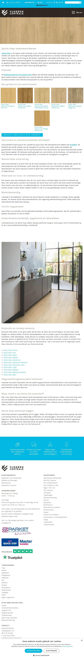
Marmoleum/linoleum (52, 507)
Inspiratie (30, 2)
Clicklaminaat (7, 615)
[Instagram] (59, 2)
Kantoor (5, 583)
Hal (3, 580)
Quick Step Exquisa (11, 357)
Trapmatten (48, 522)
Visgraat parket (7, 613)
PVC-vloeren (48, 490)
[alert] (42, 648)
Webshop (43, 5)
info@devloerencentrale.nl (11, 638)
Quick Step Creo (10, 353)
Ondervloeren (49, 510)
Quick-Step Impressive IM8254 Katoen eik (58, 106)
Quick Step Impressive (12, 360)
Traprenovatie (49, 525)
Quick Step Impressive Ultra (14, 365)
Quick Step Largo (10, 367)
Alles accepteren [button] (33, 651)
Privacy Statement (67, 646)
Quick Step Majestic (11, 370)
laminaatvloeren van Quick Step (17, 75)
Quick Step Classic (11, 350)
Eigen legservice (8, 597)
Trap (3, 568)
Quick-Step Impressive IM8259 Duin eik (7, 106)
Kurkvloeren (48, 505)
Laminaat (47, 493)
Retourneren (6, 483)
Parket (46, 512)
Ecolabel (73, 145)
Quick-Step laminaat (9, 618)
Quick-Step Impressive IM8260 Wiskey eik (41, 129)
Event (4, 595)
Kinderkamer (6, 590)
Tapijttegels (48, 495)
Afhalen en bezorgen (9, 480)
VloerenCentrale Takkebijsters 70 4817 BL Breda (8, 630)
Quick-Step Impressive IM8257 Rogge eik (75, 106)
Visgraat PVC (6, 610)
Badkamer (5, 573)
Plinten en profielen (51, 515)
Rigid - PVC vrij (49, 488)
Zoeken (80, 2)
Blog (40, 2)
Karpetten (47, 502)
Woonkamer (6, 588)
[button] (42, 655)
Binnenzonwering (50, 498)
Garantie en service (9, 485)
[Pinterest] (62, 2)
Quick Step (6, 53)
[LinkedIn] (57, 2)
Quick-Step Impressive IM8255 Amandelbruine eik (41, 106)
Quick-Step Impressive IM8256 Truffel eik (24, 106)
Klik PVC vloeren (50, 480)
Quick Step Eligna (10, 355)
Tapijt (46, 520)
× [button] (81, 640)
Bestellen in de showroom (12, 478)
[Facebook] (54, 2)
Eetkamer (5, 578)
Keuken (4, 585)
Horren (46, 500)
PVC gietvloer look (51, 485)
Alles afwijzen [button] (51, 651)
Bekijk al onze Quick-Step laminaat (22, 135)
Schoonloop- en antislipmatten (55, 517)
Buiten (4, 570)
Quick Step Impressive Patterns (16, 362)
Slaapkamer (6, 575)
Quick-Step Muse (10, 375)
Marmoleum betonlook (52, 478)
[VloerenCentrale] (12, 12)
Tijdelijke (5, 592)
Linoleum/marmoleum (10, 608)
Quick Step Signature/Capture (15, 372)
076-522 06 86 (14, 2)
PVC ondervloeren (50, 483)
